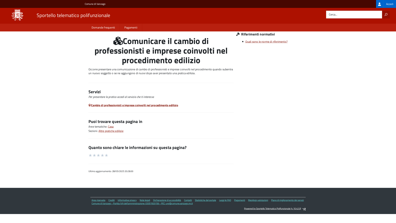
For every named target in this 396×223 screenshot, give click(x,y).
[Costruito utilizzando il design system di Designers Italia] (304, 209)
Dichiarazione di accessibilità (167, 200)
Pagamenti (130, 27)
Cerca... (333, 14)
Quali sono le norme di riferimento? (266, 41)
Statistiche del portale (205, 200)
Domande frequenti (103, 27)
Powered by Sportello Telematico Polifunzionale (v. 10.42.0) (272, 208)
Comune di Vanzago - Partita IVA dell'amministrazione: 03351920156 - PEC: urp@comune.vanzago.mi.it (142, 203)
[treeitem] (386, 4)
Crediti (111, 200)
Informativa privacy (127, 200)
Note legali (145, 200)
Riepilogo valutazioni (258, 200)
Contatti (188, 200)
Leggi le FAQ (225, 200)
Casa (111, 127)
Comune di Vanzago (95, 4)
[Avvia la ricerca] (386, 14)
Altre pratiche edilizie (111, 131)
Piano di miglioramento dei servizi (287, 200)
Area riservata (98, 200)
